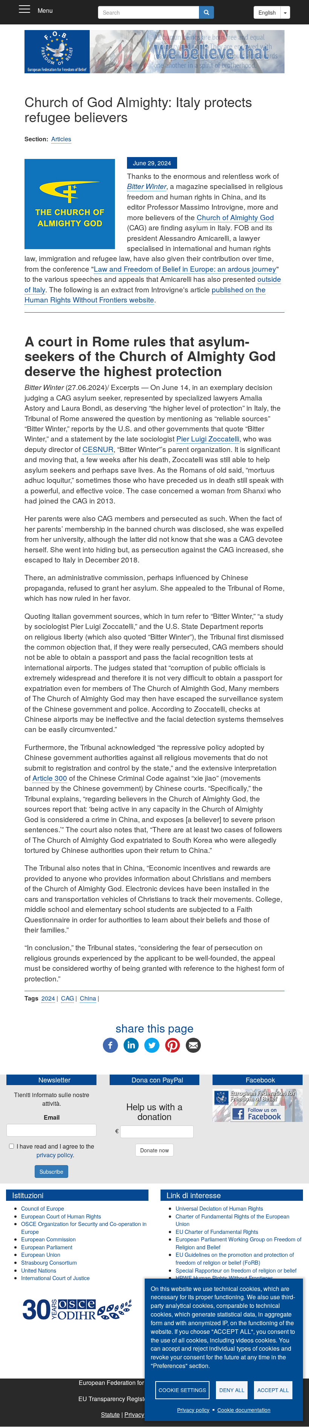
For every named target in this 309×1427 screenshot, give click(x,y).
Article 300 (49, 777)
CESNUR (98, 449)
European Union (40, 1254)
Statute (110, 1414)
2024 (48, 998)
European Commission (48, 1239)
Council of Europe (42, 1208)
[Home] (57, 48)
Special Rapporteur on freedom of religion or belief (237, 1270)
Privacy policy (193, 1409)
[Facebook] (110, 1044)
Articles (61, 139)
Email (52, 1117)
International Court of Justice (55, 1278)
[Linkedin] (131, 1044)
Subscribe (51, 1171)
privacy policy (55, 1154)
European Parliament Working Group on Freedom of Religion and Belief (238, 1243)
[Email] (193, 1044)
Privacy (134, 1414)
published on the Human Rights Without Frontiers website (145, 294)
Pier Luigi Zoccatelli (207, 438)
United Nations (38, 1270)
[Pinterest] (172, 1044)
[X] (151, 1044)
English (267, 12)
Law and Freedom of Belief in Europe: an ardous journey (185, 268)
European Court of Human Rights (61, 1216)
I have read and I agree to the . (55, 1150)
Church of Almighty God (235, 217)
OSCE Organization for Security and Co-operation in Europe (84, 1227)
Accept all (273, 1390)
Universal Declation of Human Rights (219, 1208)
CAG (67, 998)
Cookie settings (182, 1390)
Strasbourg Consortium (49, 1262)
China (88, 998)
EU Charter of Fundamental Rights (217, 1231)
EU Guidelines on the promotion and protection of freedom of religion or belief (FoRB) (235, 1258)
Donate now (154, 1150)
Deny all (232, 1390)
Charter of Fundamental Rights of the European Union (232, 1220)
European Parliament (46, 1247)
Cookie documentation (244, 1409)
